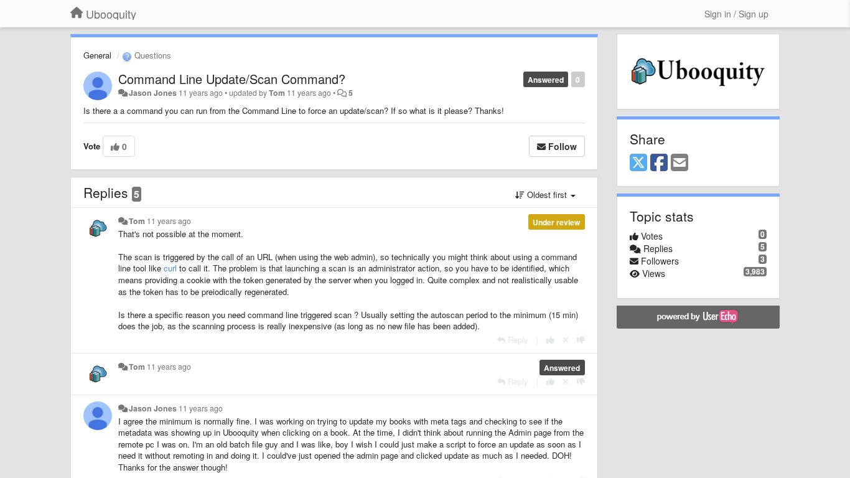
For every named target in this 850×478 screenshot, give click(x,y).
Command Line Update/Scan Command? (231, 79)
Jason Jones (153, 92)
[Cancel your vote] (566, 339)
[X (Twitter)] (638, 163)
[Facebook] (659, 163)
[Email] (679, 163)
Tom (277, 92)
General (97, 55)
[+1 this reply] (550, 339)
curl (170, 268)
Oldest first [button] (547, 194)
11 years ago (169, 221)
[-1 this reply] (581, 339)
